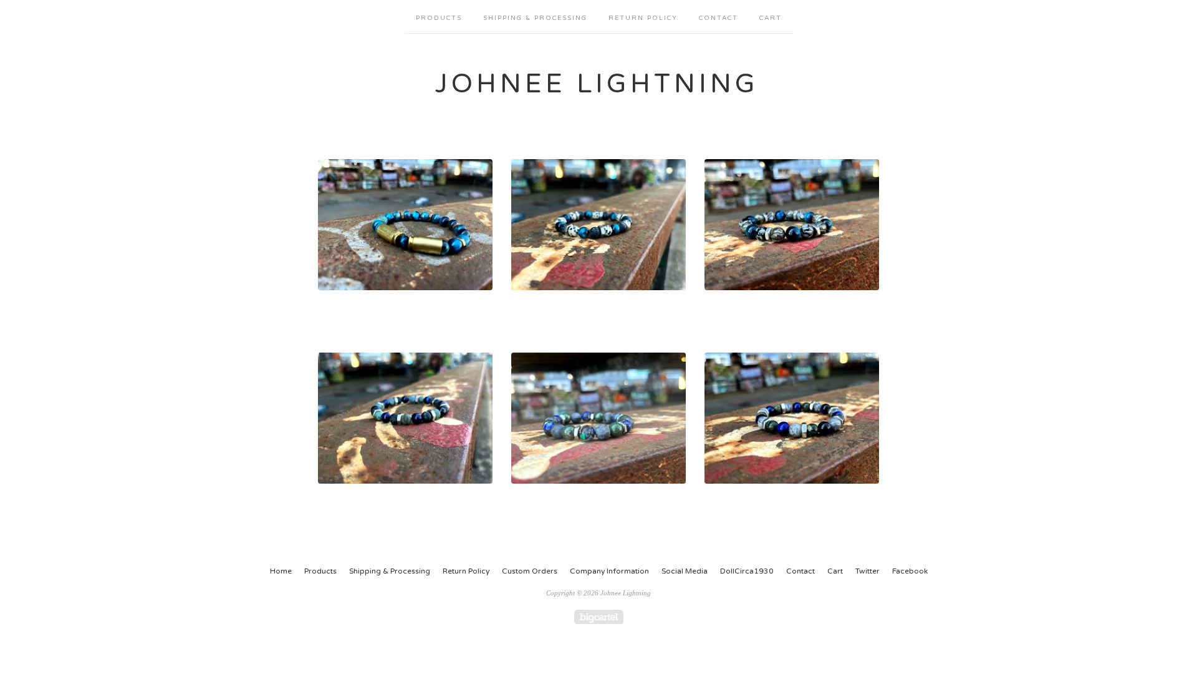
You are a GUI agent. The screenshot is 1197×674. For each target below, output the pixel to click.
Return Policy (643, 18)
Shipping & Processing (535, 18)
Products (439, 18)
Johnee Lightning (597, 84)
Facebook (910, 571)
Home (281, 571)
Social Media (684, 571)
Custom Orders (529, 571)
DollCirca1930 (747, 571)
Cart (770, 18)
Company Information (609, 571)
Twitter (867, 571)
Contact (718, 18)
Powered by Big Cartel (598, 617)
